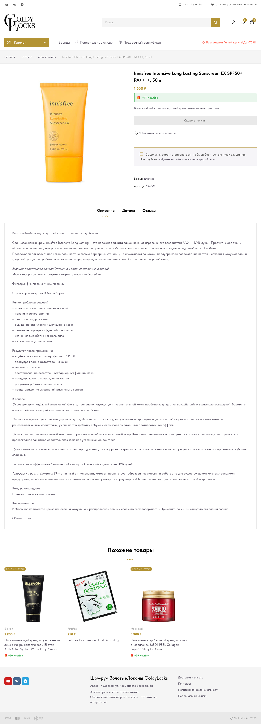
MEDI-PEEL (136, 628)
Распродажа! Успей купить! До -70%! (231, 42)
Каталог (26, 57)
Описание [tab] (106, 210)
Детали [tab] (128, 210)
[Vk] (14, 4)
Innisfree (148, 178)
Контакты (184, 683)
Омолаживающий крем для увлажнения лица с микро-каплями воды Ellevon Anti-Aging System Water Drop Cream (32, 644)
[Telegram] (22, 4)
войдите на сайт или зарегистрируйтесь (186, 159)
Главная (9, 57)
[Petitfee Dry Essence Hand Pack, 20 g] (95, 595)
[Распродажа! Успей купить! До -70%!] (203, 42)
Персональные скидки (192, 696)
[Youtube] (6, 4)
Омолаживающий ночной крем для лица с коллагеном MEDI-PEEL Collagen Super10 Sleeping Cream (158, 644)
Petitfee (72, 628)
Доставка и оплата (190, 677)
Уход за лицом (47, 57)
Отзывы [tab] (149, 210)
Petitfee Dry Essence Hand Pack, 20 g (93, 640)
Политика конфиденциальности (198, 689)
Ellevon (8, 628)
